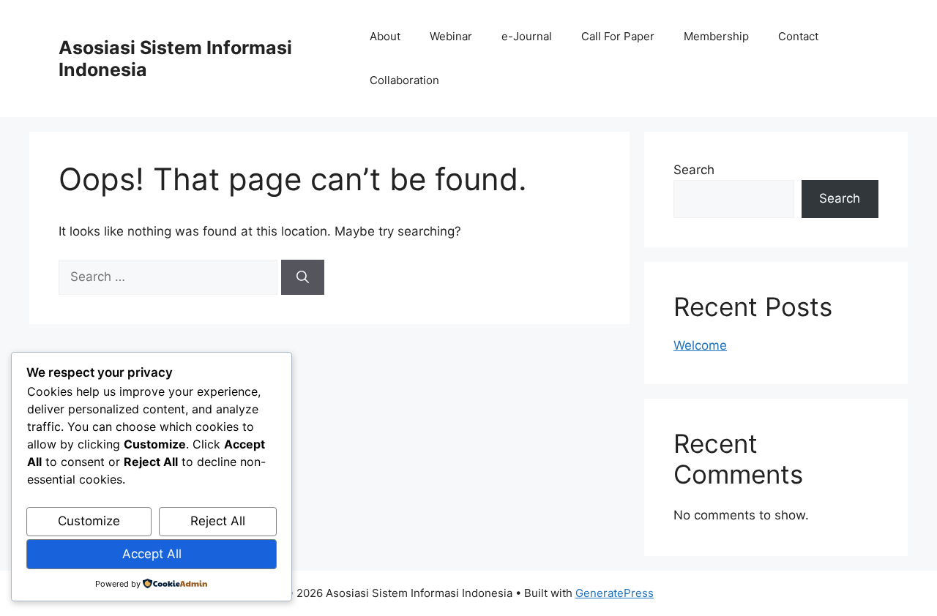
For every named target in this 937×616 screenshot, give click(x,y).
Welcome (700, 345)
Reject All (217, 521)
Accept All (152, 553)
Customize (89, 521)
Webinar (451, 36)
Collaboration (404, 80)
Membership (716, 36)
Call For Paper (617, 36)
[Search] (302, 277)
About (385, 36)
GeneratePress (614, 593)
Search (693, 169)
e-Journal (526, 36)
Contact (798, 36)
